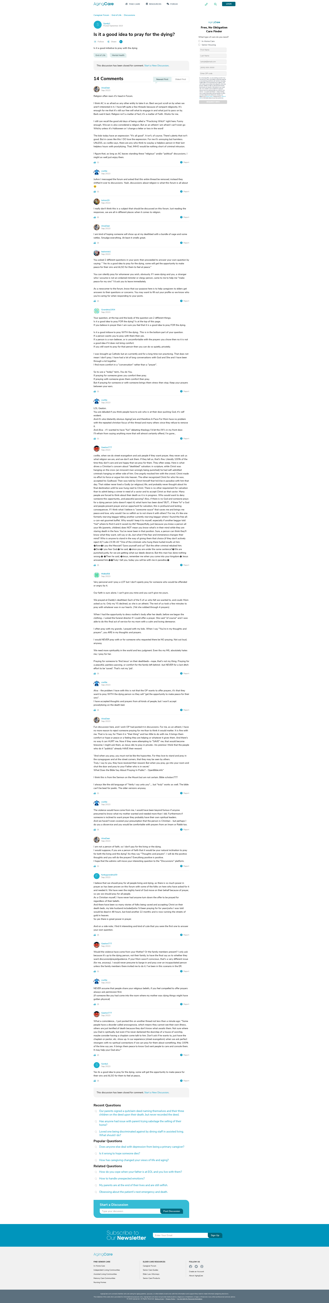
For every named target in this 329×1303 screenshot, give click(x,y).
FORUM (174, 4)
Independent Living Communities (107, 1270)
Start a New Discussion (156, 65)
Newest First (162, 79)
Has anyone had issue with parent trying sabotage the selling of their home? (140, 1123)
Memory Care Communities (104, 1278)
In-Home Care (208, 41)
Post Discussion (171, 1211)
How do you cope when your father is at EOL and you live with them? (140, 1172)
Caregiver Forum (149, 1266)
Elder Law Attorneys (151, 1274)
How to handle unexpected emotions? (122, 1178)
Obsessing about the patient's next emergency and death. (133, 1192)
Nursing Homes (100, 1282)
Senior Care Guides (150, 1270)
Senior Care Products (151, 1278)
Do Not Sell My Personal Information (189, 1299)
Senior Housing (209, 44)
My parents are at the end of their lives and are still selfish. (133, 1185)
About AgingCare (196, 1275)
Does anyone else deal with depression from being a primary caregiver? (141, 1147)
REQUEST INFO (213, 102)
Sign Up (215, 1235)
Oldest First (180, 79)
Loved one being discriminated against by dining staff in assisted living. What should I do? (141, 1133)
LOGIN (228, 4)
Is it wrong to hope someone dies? (119, 1153)
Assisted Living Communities (105, 1274)
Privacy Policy (209, 96)
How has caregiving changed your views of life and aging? (134, 1160)
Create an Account (196, 1271)
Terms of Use (159, 1299)
